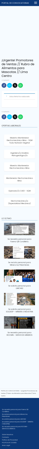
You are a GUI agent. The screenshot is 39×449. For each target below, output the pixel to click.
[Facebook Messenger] (9, 85)
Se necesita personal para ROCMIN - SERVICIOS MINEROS (15, 428)
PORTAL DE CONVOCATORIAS (15, 3)
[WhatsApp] (20, 85)
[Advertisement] (19, 31)
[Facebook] (4, 85)
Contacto (5, 437)
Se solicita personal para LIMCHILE (14, 419)
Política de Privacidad (10, 440)
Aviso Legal (6, 445)
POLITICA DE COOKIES (9, 443)
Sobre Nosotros (7, 435)
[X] (15, 85)
